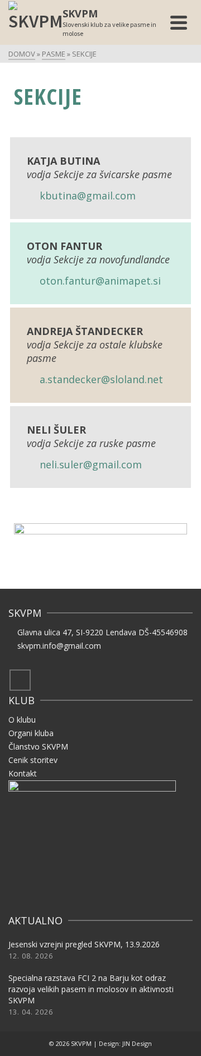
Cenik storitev (33, 760)
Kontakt (22, 773)
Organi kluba (31, 733)
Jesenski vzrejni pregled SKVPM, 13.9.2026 (84, 944)
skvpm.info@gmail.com (59, 645)
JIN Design (137, 1043)
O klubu (22, 719)
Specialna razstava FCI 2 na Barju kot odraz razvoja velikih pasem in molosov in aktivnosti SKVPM (91, 989)
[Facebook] (20, 680)
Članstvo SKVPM (38, 746)
